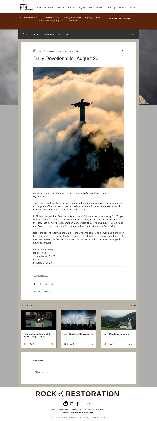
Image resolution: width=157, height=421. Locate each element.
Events (67, 34)
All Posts (24, 34)
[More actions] (122, 51)
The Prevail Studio (97, 418)
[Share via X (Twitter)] (40, 284)
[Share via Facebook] (34, 284)
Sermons (36, 34)
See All (133, 305)
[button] (133, 34)
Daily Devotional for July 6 (116, 334)
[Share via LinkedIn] (46, 284)
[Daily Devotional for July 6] (118, 320)
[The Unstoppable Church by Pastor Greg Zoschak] (39, 320)
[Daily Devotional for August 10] (78, 320)
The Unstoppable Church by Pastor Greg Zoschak (38, 335)
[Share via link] (52, 284)
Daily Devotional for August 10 (78, 334)
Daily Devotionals (52, 34)
